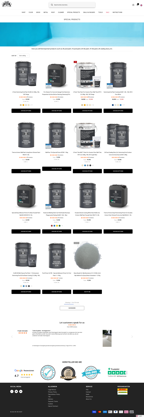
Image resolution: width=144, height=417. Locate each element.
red (52, 226)
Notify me (87, 291)
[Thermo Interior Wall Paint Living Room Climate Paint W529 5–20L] (26, 135)
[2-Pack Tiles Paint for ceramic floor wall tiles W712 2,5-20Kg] (87, 74)
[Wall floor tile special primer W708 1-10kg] (56, 135)
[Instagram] (16, 391)
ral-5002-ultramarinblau (113, 105)
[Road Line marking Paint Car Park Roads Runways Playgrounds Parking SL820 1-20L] (56, 195)
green (60, 226)
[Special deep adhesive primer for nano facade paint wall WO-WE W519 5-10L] (26, 195)
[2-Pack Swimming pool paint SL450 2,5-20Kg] (26, 74)
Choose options (26, 110)
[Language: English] (141, 4)
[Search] (72, 5)
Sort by (14, 55)
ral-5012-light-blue (121, 105)
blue (54, 226)
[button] (23, 56)
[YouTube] (20, 391)
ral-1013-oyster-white (26, 105)
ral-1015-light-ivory (28, 105)
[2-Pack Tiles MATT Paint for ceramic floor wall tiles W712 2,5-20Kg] (87, 135)
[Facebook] (11, 391)
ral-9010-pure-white (115, 105)
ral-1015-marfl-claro (118, 105)
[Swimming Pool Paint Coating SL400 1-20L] (118, 74)
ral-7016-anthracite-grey (90, 165)
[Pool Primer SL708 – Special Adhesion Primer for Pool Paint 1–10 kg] (56, 255)
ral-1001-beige (21, 105)
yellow (57, 226)
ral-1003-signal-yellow (23, 105)
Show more (72, 308)
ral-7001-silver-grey (88, 165)
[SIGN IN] (133, 5)
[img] (72, 325)
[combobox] (73, 5)
